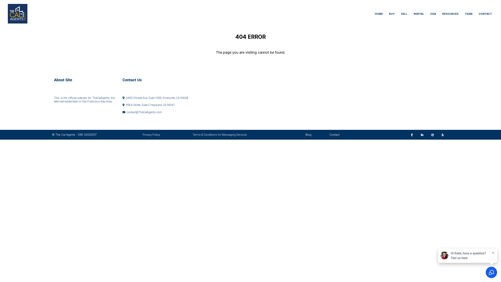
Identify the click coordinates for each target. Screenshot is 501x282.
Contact (335, 134)
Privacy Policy (151, 134)
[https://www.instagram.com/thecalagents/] (433, 135)
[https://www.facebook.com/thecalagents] (413, 135)
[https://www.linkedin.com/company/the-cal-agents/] (423, 135)
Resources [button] (450, 13)
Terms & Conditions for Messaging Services (220, 134)
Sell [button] (404, 13)
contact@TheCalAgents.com (144, 112)
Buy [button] (392, 13)
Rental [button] (419, 13)
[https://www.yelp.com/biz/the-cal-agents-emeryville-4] (444, 135)
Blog (308, 134)
